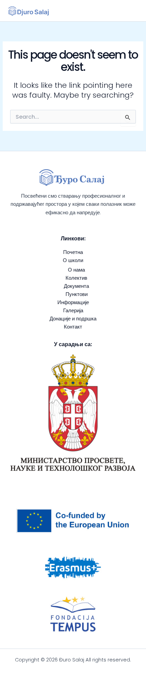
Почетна (73, 252)
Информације (73, 302)
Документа (76, 286)
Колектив (76, 278)
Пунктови (77, 294)
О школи (73, 260)
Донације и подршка (73, 318)
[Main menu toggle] (130, 11)
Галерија (73, 310)
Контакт (73, 326)
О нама (76, 269)
